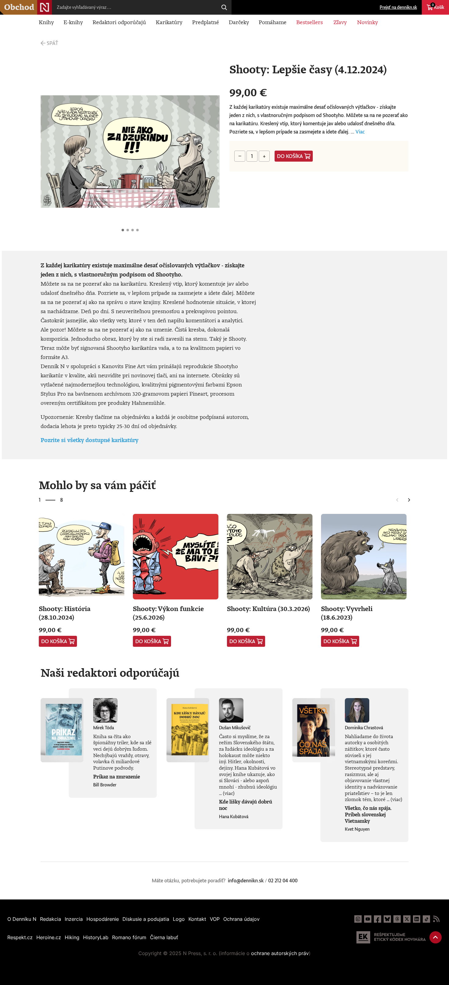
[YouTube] (368, 919)
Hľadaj (224, 7)
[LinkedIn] (417, 919)
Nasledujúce (210, 151)
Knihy (46, 22)
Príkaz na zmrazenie (116, 776)
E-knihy (73, 22)
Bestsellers (309, 22)
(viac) (229, 793)
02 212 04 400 (283, 880)
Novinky (367, 22)
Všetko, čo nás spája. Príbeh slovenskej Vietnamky (368, 814)
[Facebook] (377, 919)
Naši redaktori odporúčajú (110, 672)
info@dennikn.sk (246, 880)
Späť (52, 43)
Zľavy (340, 22)
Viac (360, 131)
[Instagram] (358, 919)
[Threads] (397, 919)
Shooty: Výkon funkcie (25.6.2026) (168, 612)
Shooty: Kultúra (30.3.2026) (268, 608)
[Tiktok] (426, 919)
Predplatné (205, 22)
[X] (407, 919)
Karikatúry (169, 22)
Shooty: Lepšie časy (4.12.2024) (123, 230)
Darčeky (239, 22)
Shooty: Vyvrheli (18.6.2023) (347, 612)
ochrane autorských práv (280, 953)
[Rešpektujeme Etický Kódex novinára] (391, 937)
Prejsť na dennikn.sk (398, 7)
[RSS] (436, 919)
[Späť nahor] (435, 937)
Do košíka (290, 156)
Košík (438, 6)
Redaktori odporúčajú (119, 22)
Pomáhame (273, 22)
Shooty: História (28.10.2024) (64, 612)
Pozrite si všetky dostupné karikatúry (89, 440)
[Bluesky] (387, 919)
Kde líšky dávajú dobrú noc (245, 804)
